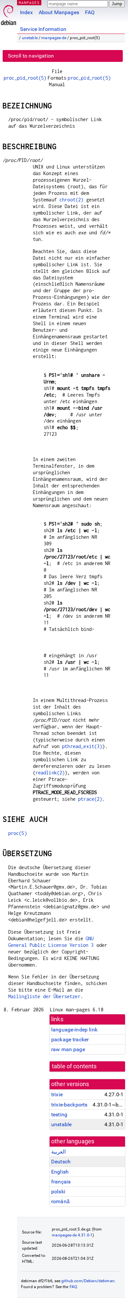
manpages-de (53, 38)
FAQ (90, 12)
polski (58, 1191)
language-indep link (74, 1029)
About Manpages (59, 12)
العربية (58, 1152)
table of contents (74, 1066)
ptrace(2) (90, 799)
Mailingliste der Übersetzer (44, 996)
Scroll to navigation (31, 56)
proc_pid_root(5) (25, 78)
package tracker (70, 1039)
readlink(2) (50, 772)
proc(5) (17, 833)
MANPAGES (29, 2)
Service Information (43, 29)
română (60, 1201)
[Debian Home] (8, 13)
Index (26, 12)
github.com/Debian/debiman (88, 1281)
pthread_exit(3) (82, 746)
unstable (30, 38)
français (61, 1182)
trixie (57, 1094)
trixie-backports (69, 1105)
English (60, 1172)
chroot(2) (71, 199)
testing (59, 1114)
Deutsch (61, 1161)
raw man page (68, 1049)
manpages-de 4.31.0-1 (72, 1235)
